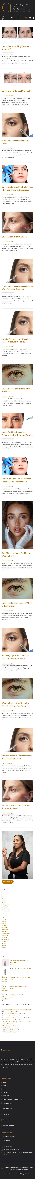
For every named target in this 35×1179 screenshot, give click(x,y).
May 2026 (4, 899)
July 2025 (4, 919)
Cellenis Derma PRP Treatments (10, 1030)
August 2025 (4, 917)
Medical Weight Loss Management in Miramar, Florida (15, 1017)
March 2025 (4, 927)
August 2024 (4, 941)
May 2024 (4, 947)
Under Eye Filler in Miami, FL (14, 236)
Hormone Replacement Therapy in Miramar (13, 1015)
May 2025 (4, 923)
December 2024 (5, 933)
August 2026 (5, 892)
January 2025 (4, 931)
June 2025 (4, 921)
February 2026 (5, 905)
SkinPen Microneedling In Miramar (11, 1019)
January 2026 (5, 907)
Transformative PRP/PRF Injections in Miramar (13, 1013)
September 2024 (5, 939)
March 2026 (4, 903)
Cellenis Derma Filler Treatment (10, 1032)
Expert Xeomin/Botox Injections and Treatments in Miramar (16, 1009)
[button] (26, 18)
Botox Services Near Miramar (9, 1025)
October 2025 (5, 913)
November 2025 (5, 911)
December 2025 (5, 909)
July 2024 (4, 943)
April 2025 (4, 925)
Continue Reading (8, 54)
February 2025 (5, 929)
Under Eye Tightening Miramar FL (17, 91)
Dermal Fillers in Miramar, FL (9, 1011)
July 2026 (4, 894)
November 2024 (5, 935)
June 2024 (4, 945)
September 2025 (5, 915)
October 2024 (5, 937)
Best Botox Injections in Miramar (10, 1028)
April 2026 (4, 901)
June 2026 (4, 896)
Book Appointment (7, 881)
